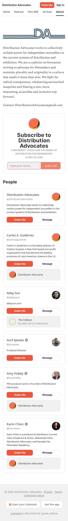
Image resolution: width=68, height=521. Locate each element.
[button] (6, 12)
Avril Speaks (15, 340)
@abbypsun (13, 297)
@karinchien (13, 428)
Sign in (60, 5)
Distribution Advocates (23, 195)
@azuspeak (13, 344)
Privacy (48, 492)
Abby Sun (13, 293)
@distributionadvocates (20, 199)
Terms (58, 492)
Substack (16, 513)
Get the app (52, 504)
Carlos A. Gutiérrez (20, 235)
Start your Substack (24, 504)
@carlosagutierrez (16, 239)
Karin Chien (15, 424)
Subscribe (47, 5)
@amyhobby (14, 377)
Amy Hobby (15, 373)
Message (47, 219)
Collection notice (34, 495)
